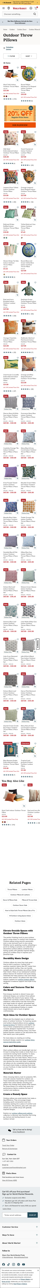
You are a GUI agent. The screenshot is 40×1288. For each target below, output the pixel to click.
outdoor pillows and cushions (22, 1113)
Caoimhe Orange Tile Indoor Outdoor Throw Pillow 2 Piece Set (11, 451)
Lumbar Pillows (27, 889)
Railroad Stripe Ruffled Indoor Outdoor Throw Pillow (11, 226)
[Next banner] (37, 2)
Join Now (23, 3)
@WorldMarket (7, 1257)
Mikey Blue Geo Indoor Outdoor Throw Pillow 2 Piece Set (28, 555)
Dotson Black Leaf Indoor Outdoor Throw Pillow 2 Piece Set (10, 694)
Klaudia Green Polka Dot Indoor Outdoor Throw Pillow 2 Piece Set (28, 485)
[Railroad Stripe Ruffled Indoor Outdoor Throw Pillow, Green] (6, 238)
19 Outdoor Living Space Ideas (20, 916)
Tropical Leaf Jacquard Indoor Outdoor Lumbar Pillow (27, 763)
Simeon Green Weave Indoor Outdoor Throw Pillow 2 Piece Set (28, 590)
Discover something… (12, 14)
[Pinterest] (18, 1264)
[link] (35, 8)
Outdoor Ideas (20, 921)
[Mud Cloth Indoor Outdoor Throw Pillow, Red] (6, 96)
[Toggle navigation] (3, 8)
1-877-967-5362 (7, 1161)
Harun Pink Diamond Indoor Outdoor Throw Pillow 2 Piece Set (28, 694)
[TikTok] (8, 1264)
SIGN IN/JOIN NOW (20, 125)
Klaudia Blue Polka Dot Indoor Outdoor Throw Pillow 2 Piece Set (10, 520)
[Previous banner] (3, 2)
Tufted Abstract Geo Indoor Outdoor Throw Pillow (28, 226)
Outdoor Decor (22, 29)
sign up (32, 1215)
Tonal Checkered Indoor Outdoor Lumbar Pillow (27, 151)
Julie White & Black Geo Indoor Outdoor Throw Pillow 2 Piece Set (28, 659)
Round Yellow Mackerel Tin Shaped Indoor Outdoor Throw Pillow (28, 87)
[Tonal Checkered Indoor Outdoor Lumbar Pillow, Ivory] (22, 162)
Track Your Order (8, 1145)
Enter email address (13, 1215)
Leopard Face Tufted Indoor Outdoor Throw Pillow (10, 189)
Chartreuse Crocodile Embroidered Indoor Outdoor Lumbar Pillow (11, 377)
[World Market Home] (20, 8)
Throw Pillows (12, 889)
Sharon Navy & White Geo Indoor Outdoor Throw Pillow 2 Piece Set (10, 416)
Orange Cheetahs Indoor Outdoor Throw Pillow (9, 340)
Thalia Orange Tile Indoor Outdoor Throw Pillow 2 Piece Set (28, 520)
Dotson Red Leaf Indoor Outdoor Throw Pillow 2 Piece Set (10, 590)
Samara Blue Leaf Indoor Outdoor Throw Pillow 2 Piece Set (10, 624)
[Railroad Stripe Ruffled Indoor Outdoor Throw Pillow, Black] (4, 238)
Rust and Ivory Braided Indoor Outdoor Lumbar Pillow (9, 302)
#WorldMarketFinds (21, 1257)
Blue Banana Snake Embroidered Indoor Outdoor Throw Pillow (11, 762)
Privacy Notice (25, 1279)
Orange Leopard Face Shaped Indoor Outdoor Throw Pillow (28, 189)
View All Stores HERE (9, 1180)
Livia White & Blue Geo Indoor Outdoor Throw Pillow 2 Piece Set (29, 624)
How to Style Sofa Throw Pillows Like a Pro (20, 910)
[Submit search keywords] (34, 13)
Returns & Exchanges (9, 1149)
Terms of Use (6, 1281)
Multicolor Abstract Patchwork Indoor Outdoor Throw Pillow (28, 340)
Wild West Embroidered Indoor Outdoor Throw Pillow (11, 151)
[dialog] (20, 1278)
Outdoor (12, 29)
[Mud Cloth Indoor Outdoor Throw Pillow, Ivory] (9, 96)
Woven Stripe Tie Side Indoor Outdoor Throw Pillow (11, 263)
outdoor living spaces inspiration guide (19, 1041)
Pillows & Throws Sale (29, 900)
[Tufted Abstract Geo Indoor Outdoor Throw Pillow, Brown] (22, 238)
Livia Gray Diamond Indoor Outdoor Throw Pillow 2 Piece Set (10, 659)
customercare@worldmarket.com (14, 1167)
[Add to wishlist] (17, 67)
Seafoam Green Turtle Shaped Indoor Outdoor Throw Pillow (28, 301)
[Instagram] (13, 1264)
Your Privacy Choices (20, 1284)
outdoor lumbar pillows (26, 979)
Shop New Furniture (20, 23)
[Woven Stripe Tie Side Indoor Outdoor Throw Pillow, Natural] (4, 274)
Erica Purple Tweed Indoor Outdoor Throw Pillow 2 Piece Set (10, 485)
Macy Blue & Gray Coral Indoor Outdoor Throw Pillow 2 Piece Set (28, 451)
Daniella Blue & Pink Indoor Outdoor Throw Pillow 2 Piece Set (10, 555)
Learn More (7, 1209)
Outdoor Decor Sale (20, 905)
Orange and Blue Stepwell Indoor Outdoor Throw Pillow (28, 376)
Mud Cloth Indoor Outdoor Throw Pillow (11, 85)
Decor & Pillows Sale (10, 900)
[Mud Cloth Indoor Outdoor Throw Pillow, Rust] (4, 96)
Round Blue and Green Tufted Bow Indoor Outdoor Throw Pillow (27, 263)
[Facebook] (3, 1264)
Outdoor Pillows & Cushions (20, 895)
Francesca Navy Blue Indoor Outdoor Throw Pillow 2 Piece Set (28, 416)
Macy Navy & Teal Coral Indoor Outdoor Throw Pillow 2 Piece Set (28, 728)
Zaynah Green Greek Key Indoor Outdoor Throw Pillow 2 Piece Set (10, 728)
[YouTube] (23, 1264)
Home (5, 29)
